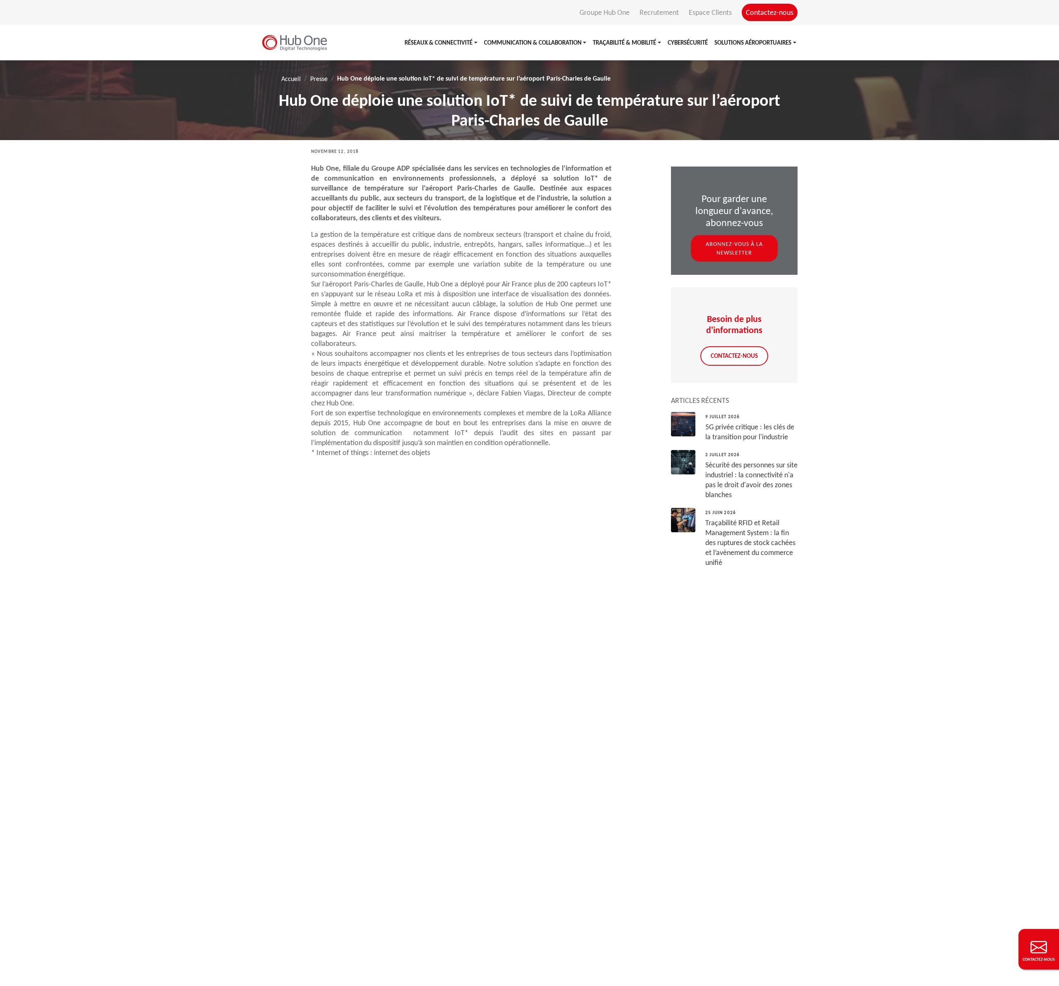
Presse (319, 79)
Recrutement (660, 12)
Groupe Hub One (605, 12)
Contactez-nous (769, 12)
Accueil (291, 79)
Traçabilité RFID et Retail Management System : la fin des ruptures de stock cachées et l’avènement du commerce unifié (750, 542)
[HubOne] (294, 42)
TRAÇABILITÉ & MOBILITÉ (624, 42)
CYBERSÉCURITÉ (688, 42)
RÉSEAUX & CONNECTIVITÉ (438, 42)
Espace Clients (711, 12)
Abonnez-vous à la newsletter (734, 248)
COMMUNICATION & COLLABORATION (533, 42)
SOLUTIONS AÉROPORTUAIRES (752, 42)
